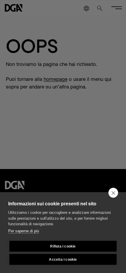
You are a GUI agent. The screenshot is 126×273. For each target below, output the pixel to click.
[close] (113, 193)
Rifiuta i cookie (63, 246)
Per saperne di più (23, 231)
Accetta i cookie (63, 259)
